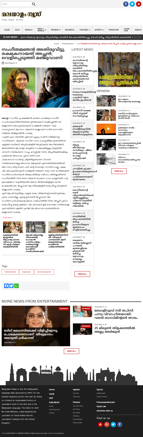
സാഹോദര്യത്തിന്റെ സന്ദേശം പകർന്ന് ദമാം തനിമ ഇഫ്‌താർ (84, 96)
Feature (76, 402)
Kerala (28, 30)
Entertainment (68, 44)
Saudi (7, 30)
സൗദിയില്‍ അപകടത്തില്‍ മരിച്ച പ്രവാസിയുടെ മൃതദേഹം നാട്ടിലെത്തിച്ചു (81, 223)
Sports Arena (102, 397)
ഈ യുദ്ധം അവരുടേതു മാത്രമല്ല (129, 100)
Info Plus (76, 409)
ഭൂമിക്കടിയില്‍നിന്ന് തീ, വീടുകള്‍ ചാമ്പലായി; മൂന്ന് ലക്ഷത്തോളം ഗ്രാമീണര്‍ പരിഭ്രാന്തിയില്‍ (58, 241)
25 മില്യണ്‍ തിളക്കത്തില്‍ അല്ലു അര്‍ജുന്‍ (114, 330)
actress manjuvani (44, 272)
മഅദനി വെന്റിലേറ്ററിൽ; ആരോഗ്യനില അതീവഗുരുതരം (83, 130)
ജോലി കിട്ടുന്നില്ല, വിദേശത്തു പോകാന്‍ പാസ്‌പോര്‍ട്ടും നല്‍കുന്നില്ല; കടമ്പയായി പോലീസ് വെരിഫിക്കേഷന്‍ (35, 243)
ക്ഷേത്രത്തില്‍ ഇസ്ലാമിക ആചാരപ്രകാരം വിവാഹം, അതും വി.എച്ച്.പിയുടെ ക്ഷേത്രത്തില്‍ (12, 241)
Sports (100, 389)
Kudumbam (77, 419)
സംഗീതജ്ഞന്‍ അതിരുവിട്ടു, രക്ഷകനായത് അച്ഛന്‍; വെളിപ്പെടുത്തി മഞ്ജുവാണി (33, 54)
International (54, 410)
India (51, 406)
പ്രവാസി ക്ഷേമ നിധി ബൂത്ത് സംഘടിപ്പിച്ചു (82, 113)
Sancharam (77, 423)
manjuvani (26, 272)
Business (69, 30)
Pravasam (114, 30)
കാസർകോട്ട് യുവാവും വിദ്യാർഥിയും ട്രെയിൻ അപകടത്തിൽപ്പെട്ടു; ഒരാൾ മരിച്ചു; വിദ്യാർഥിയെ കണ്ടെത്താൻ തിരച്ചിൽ (85, 71)
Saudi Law (126, 30)
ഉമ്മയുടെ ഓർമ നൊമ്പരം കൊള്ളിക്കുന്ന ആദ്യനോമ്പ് (126, 131)
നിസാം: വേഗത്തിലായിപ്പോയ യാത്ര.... (129, 159)
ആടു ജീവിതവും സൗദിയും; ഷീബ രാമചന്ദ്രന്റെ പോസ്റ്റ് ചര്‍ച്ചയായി (82, 152)
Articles (76, 393)
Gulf (17, 30)
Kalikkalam (101, 393)
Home (56, 44)
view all (82, 274)
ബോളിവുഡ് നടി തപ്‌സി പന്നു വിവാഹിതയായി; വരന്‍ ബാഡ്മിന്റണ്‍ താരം (116, 314)
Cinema (76, 416)
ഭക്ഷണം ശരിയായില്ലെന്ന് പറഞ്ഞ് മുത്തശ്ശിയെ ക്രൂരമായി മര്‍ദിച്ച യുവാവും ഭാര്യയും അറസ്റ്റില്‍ (82, 251)
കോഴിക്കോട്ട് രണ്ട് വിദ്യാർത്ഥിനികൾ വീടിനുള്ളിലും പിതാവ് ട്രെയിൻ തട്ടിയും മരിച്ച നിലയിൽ (83, 198)
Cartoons (76, 397)
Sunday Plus (78, 406)
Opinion (76, 389)
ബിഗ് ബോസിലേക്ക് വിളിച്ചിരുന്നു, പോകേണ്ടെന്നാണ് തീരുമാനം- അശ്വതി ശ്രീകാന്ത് (31, 334)
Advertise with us (105, 411)
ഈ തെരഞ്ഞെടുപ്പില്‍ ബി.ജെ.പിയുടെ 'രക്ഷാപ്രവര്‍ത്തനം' (129, 145)
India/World (54, 402)
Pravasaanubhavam (106, 402)
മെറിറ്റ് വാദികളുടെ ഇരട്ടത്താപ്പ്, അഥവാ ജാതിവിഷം (129, 116)
